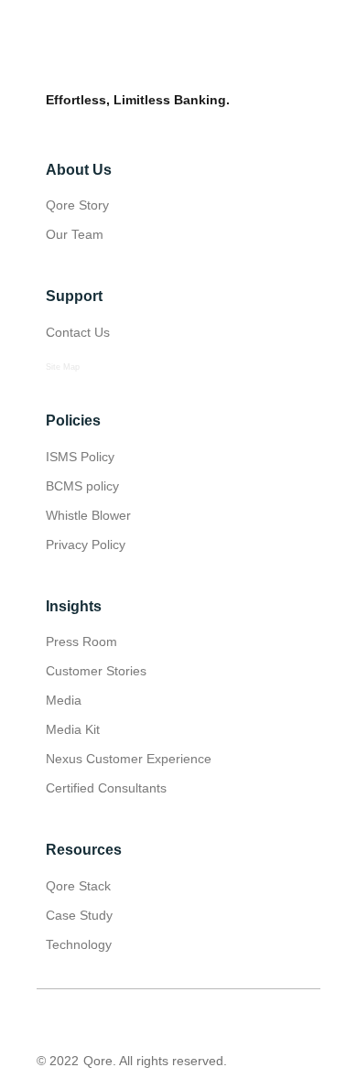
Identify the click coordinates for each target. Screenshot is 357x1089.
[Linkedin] (199, 1021)
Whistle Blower (88, 515)
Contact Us (78, 332)
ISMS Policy (80, 456)
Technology (79, 944)
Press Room (81, 641)
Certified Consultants (106, 788)
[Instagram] (241, 1021)
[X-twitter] (158, 1021)
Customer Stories (96, 670)
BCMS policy (82, 486)
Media (63, 700)
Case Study (79, 915)
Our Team (74, 234)
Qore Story (77, 205)
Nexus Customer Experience (128, 758)
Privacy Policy (85, 544)
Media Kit (73, 729)
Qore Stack (78, 886)
